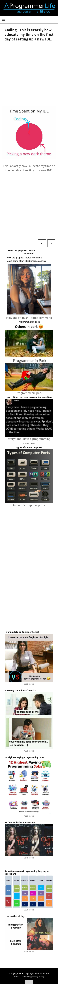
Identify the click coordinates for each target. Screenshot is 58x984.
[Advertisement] (29, 74)
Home (17, 976)
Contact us (25, 976)
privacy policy (37, 976)
